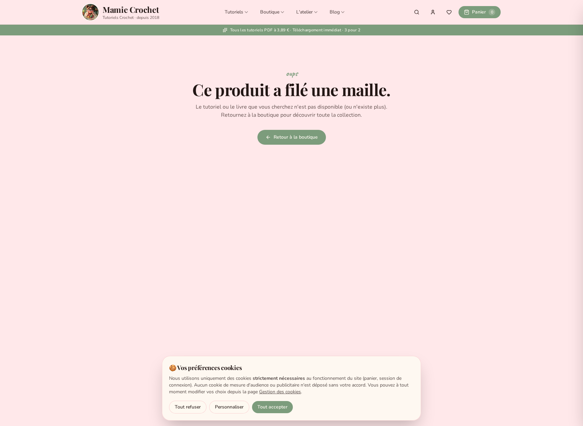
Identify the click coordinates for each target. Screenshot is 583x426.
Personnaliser (229, 407)
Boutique (269, 12)
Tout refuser (188, 407)
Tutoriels (234, 12)
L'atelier (304, 12)
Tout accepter (272, 407)
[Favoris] (449, 12)
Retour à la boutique (296, 137)
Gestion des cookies (280, 392)
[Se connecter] (433, 12)
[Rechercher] (416, 12)
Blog (335, 12)
